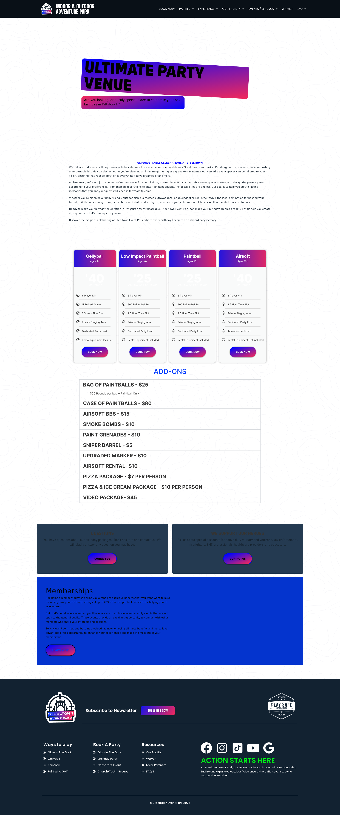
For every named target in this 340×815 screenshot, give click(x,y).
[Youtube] (253, 748)
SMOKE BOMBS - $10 (109, 424)
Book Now (95, 352)
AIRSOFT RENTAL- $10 (110, 466)
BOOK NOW (167, 9)
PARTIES (184, 9)
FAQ (300, 9)
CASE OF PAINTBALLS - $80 (117, 403)
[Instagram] (222, 748)
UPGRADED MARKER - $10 (115, 456)
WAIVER (287, 9)
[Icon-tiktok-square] (237, 748)
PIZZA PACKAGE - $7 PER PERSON (124, 477)
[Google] (269, 748)
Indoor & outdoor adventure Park (75, 9)
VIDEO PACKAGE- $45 (110, 497)
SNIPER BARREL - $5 (107, 445)
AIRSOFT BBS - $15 (106, 414)
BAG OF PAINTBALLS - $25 (115, 385)
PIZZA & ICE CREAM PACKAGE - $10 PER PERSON (142, 487)
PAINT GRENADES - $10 (111, 435)
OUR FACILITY (231, 9)
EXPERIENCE (206, 9)
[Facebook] (206, 748)
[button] (170, 385)
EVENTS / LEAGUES (261, 9)
